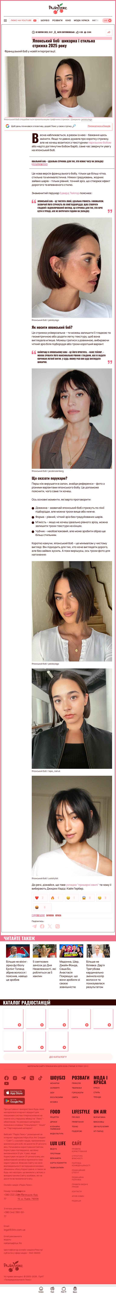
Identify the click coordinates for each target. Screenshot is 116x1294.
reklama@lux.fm (13, 1243)
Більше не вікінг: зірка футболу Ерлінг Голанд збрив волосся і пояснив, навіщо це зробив (16, 971)
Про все (76, 1117)
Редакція (76, 1201)
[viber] (57, 926)
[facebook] (42, 926)
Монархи (55, 1083)
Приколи (76, 1083)
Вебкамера (55, 1158)
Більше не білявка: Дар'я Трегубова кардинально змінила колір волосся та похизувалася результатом (95, 974)
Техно (75, 1126)
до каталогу (58, 1057)
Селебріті (55, 1088)
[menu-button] (5, 20)
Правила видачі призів (80, 1185)
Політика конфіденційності (81, 1164)
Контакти (77, 1191)
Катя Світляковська (66, 32)
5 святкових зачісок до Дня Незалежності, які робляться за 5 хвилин (44, 969)
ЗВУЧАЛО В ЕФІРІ (101, 1126)
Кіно (68, 20)
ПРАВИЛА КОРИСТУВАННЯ (79, 1150)
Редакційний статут (78, 1171)
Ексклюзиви (56, 1097)
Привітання (78, 1122)
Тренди (97, 1097)
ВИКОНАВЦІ (98, 1122)
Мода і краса (81, 20)
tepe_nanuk (54, 771)
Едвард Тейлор (69, 193)
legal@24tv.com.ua (14, 1229)
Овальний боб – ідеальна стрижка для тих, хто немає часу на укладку (67, 161)
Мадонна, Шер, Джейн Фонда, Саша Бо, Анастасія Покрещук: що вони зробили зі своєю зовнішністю (70, 974)
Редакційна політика (78, 1178)
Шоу (52, 1092)
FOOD (55, 1111)
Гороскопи (77, 1092)
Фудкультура (56, 1134)
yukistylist (53, 878)
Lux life (58, 1143)
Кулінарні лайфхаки (55, 1127)
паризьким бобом (99, 142)
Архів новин (78, 1196)
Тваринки (77, 1088)
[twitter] (50, 926)
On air (99, 1111)
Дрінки (53, 1122)
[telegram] (34, 926)
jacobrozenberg (56, 471)
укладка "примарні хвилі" (82, 885)
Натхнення (99, 20)
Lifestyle (81, 1111)
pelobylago (86, 119)
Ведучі (53, 1149)
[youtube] (6, 1083)
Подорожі (77, 1131)
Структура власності (77, 1157)
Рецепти (54, 1117)
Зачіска (50, 915)
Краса (58, 915)
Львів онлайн (57, 1167)
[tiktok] (40, 1078)
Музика (54, 1102)
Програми (55, 1153)
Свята (75, 1097)
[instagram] (15, 1078)
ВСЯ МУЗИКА (99, 1117)
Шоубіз (45, 20)
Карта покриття (58, 1163)
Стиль (96, 1092)
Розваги (57, 20)
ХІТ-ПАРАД (98, 1131)
